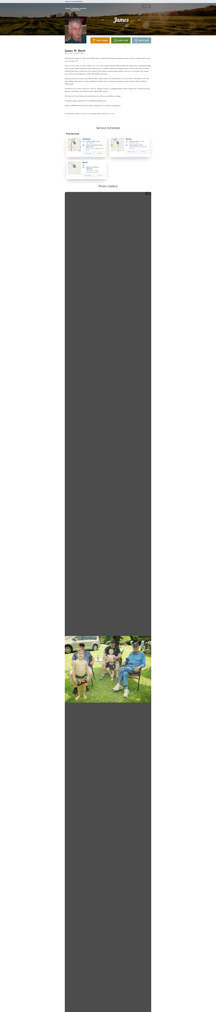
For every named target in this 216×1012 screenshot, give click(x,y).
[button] (74, 143)
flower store (110, 113)
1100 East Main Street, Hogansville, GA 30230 (92, 171)
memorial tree (85, 113)
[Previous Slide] (68, 669)
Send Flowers (100, 175)
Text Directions (87, 153)
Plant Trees (99, 153)
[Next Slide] (147, 669)
